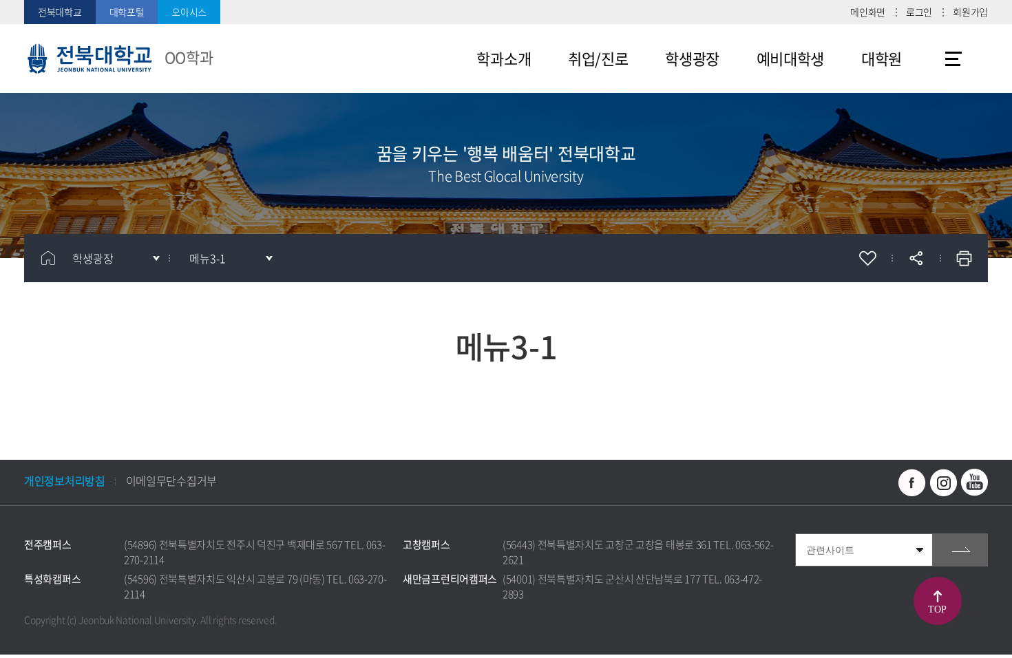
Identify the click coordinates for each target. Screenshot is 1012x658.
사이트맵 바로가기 (953, 58)
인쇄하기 (964, 258)
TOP (937, 609)
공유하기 (916, 258)
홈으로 (48, 258)
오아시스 (189, 12)
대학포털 (127, 12)
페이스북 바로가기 (912, 482)
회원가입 (970, 12)
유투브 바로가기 (974, 482)
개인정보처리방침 (64, 480)
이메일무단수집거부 (171, 480)
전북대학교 (60, 12)
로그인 (919, 12)
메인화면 (867, 12)
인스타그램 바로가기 (943, 482)
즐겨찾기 (867, 258)
